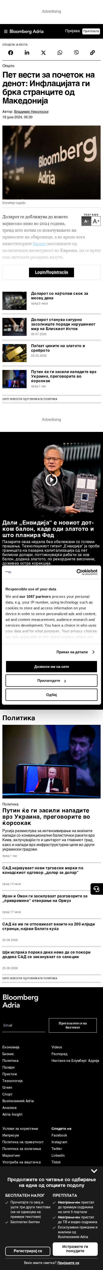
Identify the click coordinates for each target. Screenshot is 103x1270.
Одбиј (51, 695)
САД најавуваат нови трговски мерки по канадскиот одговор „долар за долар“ (42, 870)
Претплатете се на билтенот (73, 1025)
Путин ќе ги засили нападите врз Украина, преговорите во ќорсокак (63, 376)
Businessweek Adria (18, 1101)
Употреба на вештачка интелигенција (21, 1166)
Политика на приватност (23, 1142)
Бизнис (8, 1054)
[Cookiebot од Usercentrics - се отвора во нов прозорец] (76, 572)
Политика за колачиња (21, 1149)
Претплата (91, 31)
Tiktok (56, 1162)
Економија (11, 1047)
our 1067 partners (35, 596)
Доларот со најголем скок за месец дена (59, 296)
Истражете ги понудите (75, 1249)
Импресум (10, 1135)
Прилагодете (48, 680)
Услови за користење (20, 1129)
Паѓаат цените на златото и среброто (58, 348)
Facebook (59, 1135)
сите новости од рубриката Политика (29, 978)
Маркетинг (11, 1155)
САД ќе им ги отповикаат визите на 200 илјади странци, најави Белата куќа (48, 927)
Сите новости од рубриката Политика (29, 399)
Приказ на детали (72, 652)
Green (7, 1087)
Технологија (12, 1081)
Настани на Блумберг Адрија (75, 1061)
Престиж (9, 1074)
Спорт (7, 1094)
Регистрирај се (28, 1251)
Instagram (60, 1142)
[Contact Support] (97, 889)
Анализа (9, 1108)
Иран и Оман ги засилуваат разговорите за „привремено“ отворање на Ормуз (44, 899)
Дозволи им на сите (51, 667)
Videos (57, 1047)
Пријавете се (68, 1263)
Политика (18, 718)
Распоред (59, 1054)
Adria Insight (12, 1114)
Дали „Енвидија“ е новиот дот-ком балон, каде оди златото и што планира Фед (48, 529)
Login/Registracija (51, 272)
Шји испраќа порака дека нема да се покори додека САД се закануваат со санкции (46, 955)
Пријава (72, 31)
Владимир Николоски (31, 112)
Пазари (8, 1067)
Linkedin (58, 1155)
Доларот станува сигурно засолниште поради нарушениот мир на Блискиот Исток (63, 324)
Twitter (57, 1149)
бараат (40, 243)
